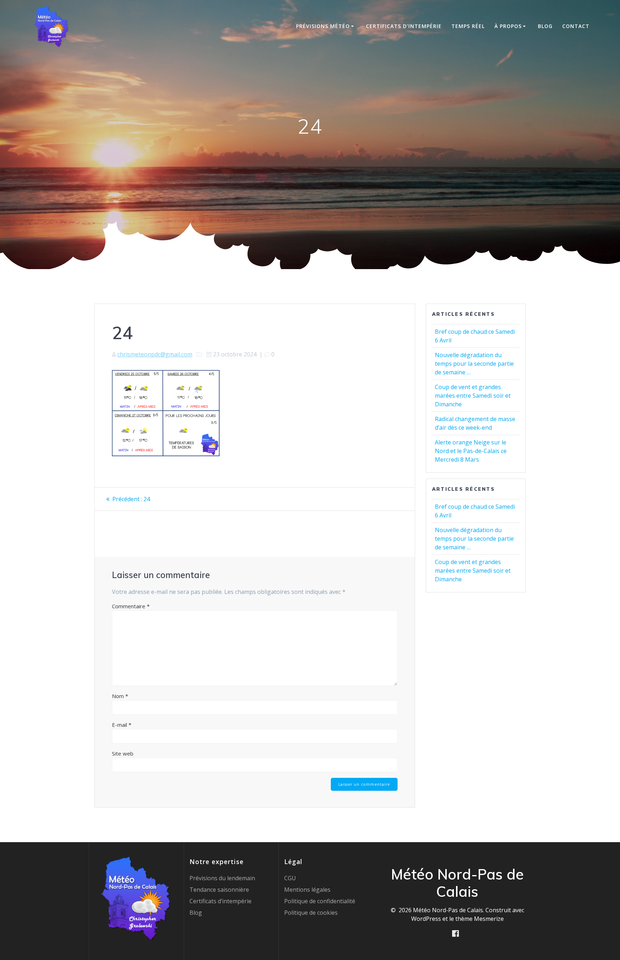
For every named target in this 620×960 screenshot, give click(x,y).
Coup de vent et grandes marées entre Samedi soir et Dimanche (473, 395)
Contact (576, 26)
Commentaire (131, 606)
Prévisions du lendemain (222, 878)
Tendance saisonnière (219, 890)
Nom (120, 696)
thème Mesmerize (479, 919)
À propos (508, 26)
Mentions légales (307, 890)
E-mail (121, 724)
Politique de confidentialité (319, 901)
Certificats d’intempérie (404, 26)
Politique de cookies (311, 913)
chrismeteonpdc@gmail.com (154, 354)
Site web (122, 753)
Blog (545, 26)
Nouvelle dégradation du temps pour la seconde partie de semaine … (474, 363)
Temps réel (468, 26)
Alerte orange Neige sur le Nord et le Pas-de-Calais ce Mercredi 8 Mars (471, 450)
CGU (290, 878)
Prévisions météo (323, 26)
